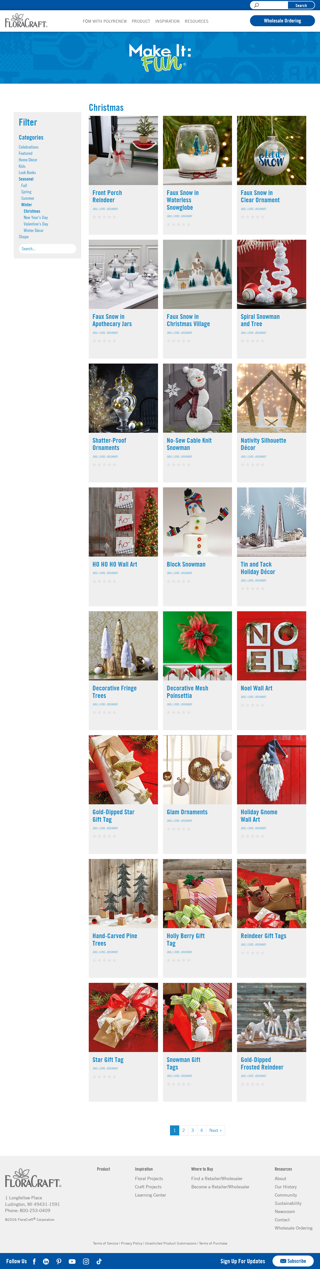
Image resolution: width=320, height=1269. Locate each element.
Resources (196, 21)
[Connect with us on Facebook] (35, 1261)
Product (141, 21)
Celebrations (28, 147)
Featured (25, 153)
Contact (282, 1219)
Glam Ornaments (187, 812)
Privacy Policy (131, 1243)
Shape (23, 236)
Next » (215, 1130)
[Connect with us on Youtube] (72, 1261)
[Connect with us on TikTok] (99, 1261)
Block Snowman (186, 564)
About (280, 1178)
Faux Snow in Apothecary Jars (112, 320)
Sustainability (288, 1203)
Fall (24, 185)
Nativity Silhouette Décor (263, 444)
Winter (26, 204)
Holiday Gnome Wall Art (259, 815)
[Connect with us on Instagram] (86, 1261)
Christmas (32, 211)
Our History (286, 1186)
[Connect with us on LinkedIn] (46, 1261)
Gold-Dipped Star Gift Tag (113, 815)
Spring (26, 191)
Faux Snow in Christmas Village (188, 320)
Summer (27, 198)
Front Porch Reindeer (107, 196)
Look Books (27, 172)
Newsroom (285, 1211)
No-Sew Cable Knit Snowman (189, 444)
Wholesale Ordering (282, 20)
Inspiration (167, 21)
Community (286, 1195)
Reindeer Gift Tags (263, 935)
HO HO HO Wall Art (114, 564)
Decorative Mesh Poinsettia (187, 691)
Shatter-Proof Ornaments (109, 444)
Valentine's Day (36, 223)
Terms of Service (105, 1243)
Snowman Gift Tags (183, 1063)
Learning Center (150, 1195)
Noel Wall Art (256, 688)
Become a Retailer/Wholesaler (220, 1186)
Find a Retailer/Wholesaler (216, 1178)
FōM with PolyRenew (105, 21)
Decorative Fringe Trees (114, 691)
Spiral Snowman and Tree (260, 320)
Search (301, 5)
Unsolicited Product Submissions (170, 1243)
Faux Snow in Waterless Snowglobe (183, 199)
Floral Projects (149, 1178)
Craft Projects (148, 1186)
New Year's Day (36, 217)
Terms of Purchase (213, 1243)
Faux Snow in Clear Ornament (260, 196)
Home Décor (28, 159)
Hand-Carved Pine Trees (114, 939)
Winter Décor (34, 230)
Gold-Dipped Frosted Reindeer (262, 1063)
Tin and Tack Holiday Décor (258, 568)
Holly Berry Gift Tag (186, 939)
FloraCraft (26, 20)
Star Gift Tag (108, 1059)
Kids (22, 166)
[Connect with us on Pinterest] (58, 1261)
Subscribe (297, 1261)
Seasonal (26, 179)
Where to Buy (202, 1169)
